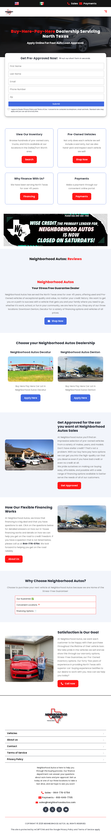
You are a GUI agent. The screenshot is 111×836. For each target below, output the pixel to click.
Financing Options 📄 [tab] (26, 611)
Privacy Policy (15, 759)
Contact (12, 746)
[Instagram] (59, 809)
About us (12, 740)
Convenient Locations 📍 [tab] (28, 605)
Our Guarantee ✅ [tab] (25, 598)
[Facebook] (45, 809)
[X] (52, 809)
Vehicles (12, 733)
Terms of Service (17, 752)
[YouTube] (66, 809)
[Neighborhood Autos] (9, 12)
